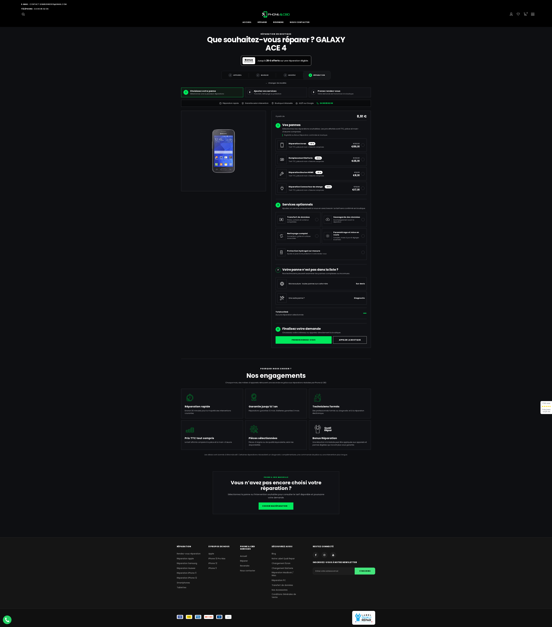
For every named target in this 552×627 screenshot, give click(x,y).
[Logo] (276, 14)
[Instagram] (324, 555)
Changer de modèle (276, 83)
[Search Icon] (23, 14)
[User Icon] (511, 14)
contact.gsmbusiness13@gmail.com (48, 4)
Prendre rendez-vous (303, 340)
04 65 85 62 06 (41, 9)
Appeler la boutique (350, 340)
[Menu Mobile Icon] (532, 14)
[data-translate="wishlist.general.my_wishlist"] (518, 14)
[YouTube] (333, 555)
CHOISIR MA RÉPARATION (276, 506)
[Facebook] (316, 555)
